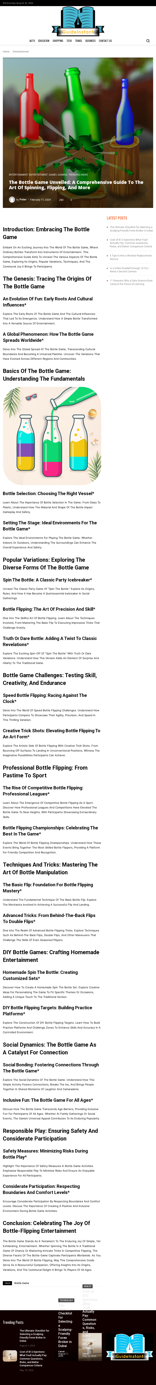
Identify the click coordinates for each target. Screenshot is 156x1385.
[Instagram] (145, 3)
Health (87, 1286)
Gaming (62, 175)
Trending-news (78, 175)
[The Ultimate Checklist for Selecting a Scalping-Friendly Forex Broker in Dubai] (10, 1334)
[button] (148, 41)
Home (6, 51)
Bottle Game (21, 1283)
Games (53, 175)
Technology (66, 1300)
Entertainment (21, 51)
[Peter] (12, 200)
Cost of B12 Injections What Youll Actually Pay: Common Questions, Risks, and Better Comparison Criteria (131, 243)
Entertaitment (38, 175)
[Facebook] (138, 3)
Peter (23, 199)
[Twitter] (151, 3)
